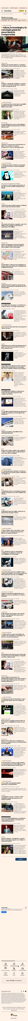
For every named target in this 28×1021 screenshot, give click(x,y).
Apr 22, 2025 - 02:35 (15, 659)
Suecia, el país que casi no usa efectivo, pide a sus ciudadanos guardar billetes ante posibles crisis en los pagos (12, 246)
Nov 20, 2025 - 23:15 (14, 350)
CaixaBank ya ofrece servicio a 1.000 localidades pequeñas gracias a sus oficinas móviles (12, 798)
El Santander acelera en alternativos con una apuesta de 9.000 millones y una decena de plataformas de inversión (13, 764)
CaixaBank (3, 795)
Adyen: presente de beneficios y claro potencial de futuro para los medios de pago (13, 700)
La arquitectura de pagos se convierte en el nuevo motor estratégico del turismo (13, 306)
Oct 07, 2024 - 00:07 (15, 843)
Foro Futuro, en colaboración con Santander (10, 183)
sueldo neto (22, 965)
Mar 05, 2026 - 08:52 (15, 249)
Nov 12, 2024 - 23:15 (13, 801)
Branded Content (4, 823)
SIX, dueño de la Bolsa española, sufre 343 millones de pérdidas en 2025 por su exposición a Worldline (13, 226)
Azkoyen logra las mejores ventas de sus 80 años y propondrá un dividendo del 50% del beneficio (14, 286)
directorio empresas (22, 970)
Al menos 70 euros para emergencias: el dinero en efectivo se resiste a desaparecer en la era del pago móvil (13, 146)
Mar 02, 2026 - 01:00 (15, 269)
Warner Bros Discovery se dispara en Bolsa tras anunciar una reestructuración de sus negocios (13, 742)
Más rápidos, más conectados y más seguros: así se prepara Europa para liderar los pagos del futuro (12, 532)
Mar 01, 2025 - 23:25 (17, 704)
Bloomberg (3, 515)
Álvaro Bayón (10, 209)
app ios (14, 975)
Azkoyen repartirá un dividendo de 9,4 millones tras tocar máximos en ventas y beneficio (13, 595)
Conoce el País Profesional (14, 980)
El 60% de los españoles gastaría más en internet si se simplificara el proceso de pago (13, 722)
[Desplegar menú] (2, 10)
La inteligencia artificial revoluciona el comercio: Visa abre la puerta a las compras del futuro (12, 393)
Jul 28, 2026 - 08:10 (15, 68)
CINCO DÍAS (3, 88)
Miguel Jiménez (4, 745)
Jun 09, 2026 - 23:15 (14, 109)
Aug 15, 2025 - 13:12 (13, 515)
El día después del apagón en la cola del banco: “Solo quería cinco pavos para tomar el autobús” (12, 615)
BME (2, 222)
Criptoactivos (25, 20)
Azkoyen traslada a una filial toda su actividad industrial (12, 432)
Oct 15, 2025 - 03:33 (16, 396)
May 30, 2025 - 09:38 (14, 598)
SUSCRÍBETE (21, 10)
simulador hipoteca (14, 965)
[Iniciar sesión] (26, 10)
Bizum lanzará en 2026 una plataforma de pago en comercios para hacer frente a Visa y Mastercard (13, 347)
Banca (16, 20)
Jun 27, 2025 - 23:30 (12, 556)
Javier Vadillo (4, 435)
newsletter (4, 907)
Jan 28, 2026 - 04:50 (10, 308)
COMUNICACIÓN (4, 739)
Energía (19, 20)
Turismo (3, 410)
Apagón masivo (4, 612)
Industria (3, 430)
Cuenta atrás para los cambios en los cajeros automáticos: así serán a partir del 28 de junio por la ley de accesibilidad (13, 573)
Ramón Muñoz (4, 209)
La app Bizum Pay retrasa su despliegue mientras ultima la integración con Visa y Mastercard (13, 126)
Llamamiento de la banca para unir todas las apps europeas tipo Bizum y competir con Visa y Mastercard (13, 656)
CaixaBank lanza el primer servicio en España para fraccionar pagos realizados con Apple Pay (13, 472)
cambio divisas (14, 970)
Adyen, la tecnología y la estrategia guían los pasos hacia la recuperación (14, 31)
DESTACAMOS (4, 20)
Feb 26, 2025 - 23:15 (15, 725)
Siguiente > (21, 859)
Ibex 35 (3, 8)
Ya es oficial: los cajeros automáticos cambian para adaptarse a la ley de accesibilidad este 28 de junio (12, 553)
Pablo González (4, 476)
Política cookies (13, 1007)
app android (22, 975)
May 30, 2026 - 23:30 (15, 149)
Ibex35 (12, 20)
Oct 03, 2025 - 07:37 (14, 435)
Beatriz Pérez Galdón (5, 704)
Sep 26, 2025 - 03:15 (15, 455)
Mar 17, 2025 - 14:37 (15, 683)
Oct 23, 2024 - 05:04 (15, 823)
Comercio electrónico (5, 719)
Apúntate (4, 912)
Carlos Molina (4, 109)
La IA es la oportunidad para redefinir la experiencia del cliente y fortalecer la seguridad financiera (13, 820)
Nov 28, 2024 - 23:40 (14, 786)
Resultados (3, 283)
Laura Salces (3, 229)
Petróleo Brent (22, 8)
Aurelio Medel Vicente (5, 330)
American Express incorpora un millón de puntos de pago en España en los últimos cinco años (13, 106)
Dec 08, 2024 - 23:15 (11, 767)
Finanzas (3, 344)
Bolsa (9, 20)
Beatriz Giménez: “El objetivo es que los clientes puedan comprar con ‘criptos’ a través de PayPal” (13, 840)
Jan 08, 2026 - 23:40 (14, 330)
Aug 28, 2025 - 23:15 (15, 476)
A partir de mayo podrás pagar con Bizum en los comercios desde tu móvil (13, 206)
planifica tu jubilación (5, 970)
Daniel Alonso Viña (5, 396)
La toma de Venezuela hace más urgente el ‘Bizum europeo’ (14, 327)
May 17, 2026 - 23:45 (15, 170)
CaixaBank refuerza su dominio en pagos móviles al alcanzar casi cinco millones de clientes (13, 493)
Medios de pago (7, 17)
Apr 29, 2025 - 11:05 (15, 618)
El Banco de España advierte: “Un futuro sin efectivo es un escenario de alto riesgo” (14, 65)
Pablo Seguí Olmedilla (5, 416)
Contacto (4, 1007)
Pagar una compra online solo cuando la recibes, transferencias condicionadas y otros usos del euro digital (13, 452)
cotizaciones (5, 975)
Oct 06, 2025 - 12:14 (17, 416)
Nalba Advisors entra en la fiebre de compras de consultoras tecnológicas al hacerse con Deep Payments (13, 636)
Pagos (2, 82)
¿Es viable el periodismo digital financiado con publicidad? (11, 784)
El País (25, 13)
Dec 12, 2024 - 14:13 (16, 745)
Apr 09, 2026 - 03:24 (15, 190)
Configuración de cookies (20, 1007)
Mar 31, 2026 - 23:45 (20, 209)
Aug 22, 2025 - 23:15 (15, 496)
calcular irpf (5, 965)
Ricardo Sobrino (4, 68)
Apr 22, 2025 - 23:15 (15, 639)
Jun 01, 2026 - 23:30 (15, 129)
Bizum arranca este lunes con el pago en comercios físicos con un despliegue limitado (13, 166)
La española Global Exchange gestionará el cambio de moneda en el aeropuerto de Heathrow (14, 413)
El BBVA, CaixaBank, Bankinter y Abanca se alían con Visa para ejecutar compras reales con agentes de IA (13, 85)
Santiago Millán (4, 639)
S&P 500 (12, 8)
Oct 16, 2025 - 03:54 (10, 370)
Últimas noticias (14, 1010)
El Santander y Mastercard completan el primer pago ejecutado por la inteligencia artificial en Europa (13, 266)
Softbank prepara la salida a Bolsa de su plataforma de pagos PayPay (13, 512)
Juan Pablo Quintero (12, 535)
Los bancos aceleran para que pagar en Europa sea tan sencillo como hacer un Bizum (13, 187)
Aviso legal (8, 1007)
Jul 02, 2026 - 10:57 (13, 88)
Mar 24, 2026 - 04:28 (14, 229)
